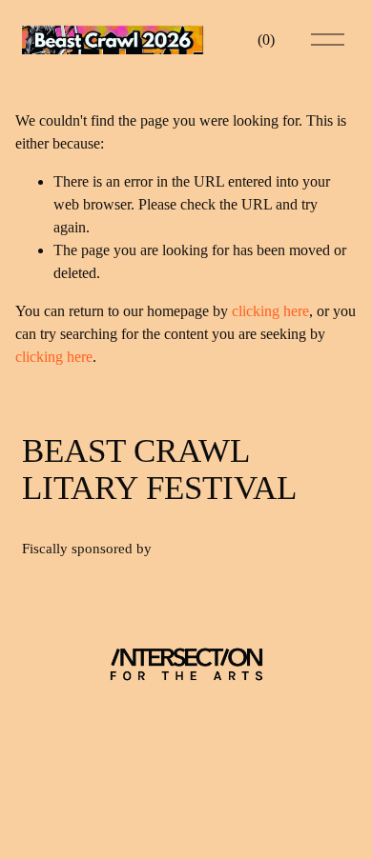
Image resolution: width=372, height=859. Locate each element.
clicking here (270, 311)
